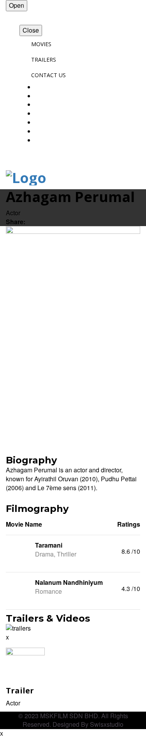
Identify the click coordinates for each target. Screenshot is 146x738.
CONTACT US (48, 75)
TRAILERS (43, 59)
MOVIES (41, 44)
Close (31, 30)
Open (16, 5)
